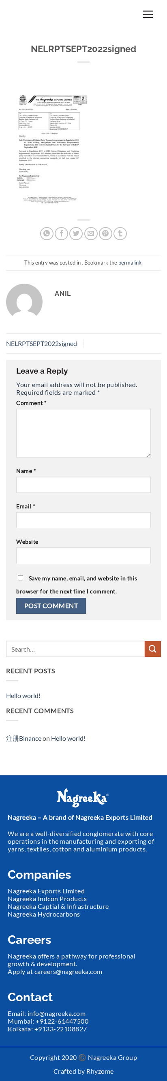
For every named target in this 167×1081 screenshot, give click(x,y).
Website (27, 541)
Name (26, 470)
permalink (129, 262)
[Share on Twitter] (76, 234)
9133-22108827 (62, 1029)
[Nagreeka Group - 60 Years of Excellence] (48, 14)
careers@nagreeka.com (68, 971)
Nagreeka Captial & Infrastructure (58, 906)
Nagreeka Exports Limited (46, 891)
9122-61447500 (64, 1021)
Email (26, 506)
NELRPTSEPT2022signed (41, 343)
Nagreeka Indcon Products (47, 898)
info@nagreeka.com (57, 1013)
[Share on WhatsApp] (47, 234)
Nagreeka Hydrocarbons (44, 914)
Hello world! (23, 695)
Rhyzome (100, 1071)
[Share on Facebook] (61, 234)
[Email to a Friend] (91, 234)
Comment (31, 402)
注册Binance (23, 738)
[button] (147, 14)
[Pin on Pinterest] (105, 234)
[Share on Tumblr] (120, 234)
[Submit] (153, 649)
